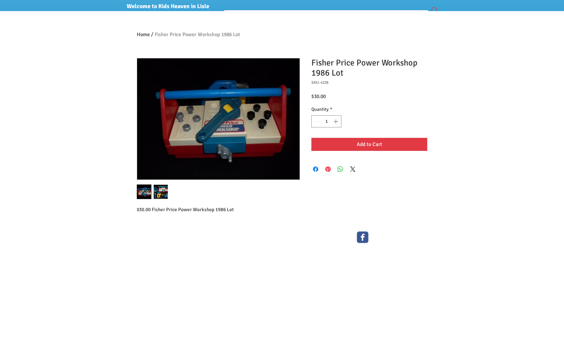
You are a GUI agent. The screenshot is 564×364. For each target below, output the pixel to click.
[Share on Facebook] (316, 169)
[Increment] (336, 121)
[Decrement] (316, 121)
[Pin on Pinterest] (328, 169)
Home (143, 34)
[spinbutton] (326, 121)
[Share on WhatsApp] (340, 169)
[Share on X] (353, 169)
